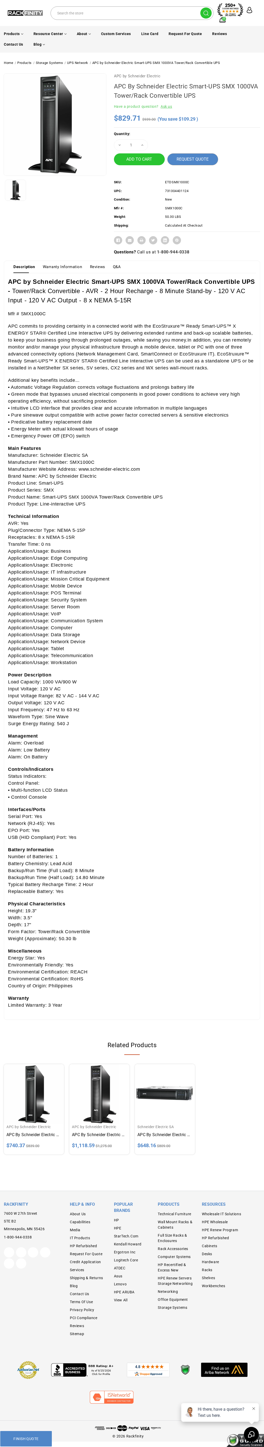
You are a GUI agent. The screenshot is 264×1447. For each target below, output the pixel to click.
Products (12, 34)
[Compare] (40, 1090)
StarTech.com (126, 1236)
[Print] (141, 240)
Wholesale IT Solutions (221, 1214)
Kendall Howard (128, 1244)
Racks (207, 1270)
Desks (207, 1254)
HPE (117, 1228)
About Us (78, 1214)
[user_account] (248, 10)
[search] (206, 13)
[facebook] (21, 1252)
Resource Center (48, 34)
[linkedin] (21, 1263)
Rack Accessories (173, 1249)
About (82, 34)
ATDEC (120, 1268)
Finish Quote (25, 1439)
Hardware (210, 1262)
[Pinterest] (177, 240)
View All (121, 1300)
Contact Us (13, 44)
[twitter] (9, 1252)
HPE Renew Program (220, 1230)
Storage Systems (172, 1307)
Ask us (166, 106)
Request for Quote (185, 34)
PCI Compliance (83, 1318)
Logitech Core (126, 1260)
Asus (118, 1276)
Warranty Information (62, 266)
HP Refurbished (83, 1246)
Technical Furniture (174, 1214)
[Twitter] (153, 240)
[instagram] (45, 1252)
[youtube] (9, 1263)
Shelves (208, 1278)
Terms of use (81, 1302)
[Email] (130, 240)
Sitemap (77, 1334)
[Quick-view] (28, 1090)
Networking (168, 1291)
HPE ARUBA (124, 1292)
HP (116, 1220)
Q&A (117, 266)
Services (77, 1270)
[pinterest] (33, 1252)
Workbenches (213, 1286)
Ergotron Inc (125, 1252)
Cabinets (209, 1246)
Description (24, 266)
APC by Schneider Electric (137, 76)
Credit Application (85, 1262)
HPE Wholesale (215, 1222)
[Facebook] (118, 240)
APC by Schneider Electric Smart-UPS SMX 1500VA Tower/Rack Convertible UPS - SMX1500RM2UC (99, 1134)
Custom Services (116, 34)
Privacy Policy (82, 1310)
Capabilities (80, 1222)
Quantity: (122, 134)
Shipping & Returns (86, 1278)
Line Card (149, 34)
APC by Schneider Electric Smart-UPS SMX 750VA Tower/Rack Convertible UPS (33, 1134)
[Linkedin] (165, 240)
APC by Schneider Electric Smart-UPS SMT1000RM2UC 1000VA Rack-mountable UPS (164, 1134)
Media (75, 1230)
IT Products (80, 1238)
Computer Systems (174, 1257)
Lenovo (120, 1284)
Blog (38, 44)
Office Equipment (173, 1299)
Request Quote (193, 159)
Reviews (219, 34)
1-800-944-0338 (173, 252)
